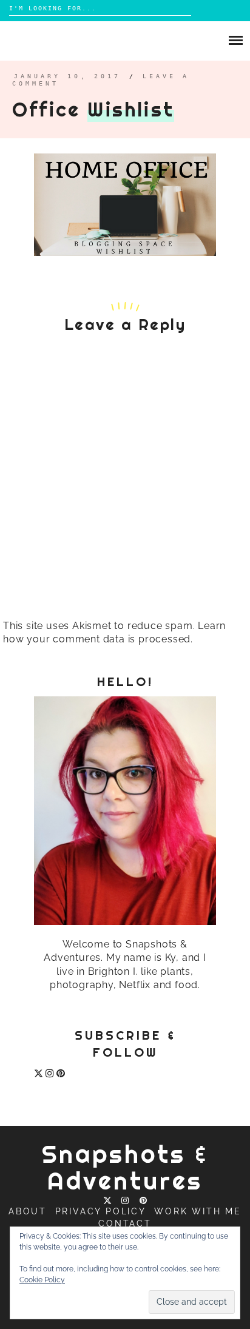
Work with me (198, 1211)
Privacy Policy (100, 1211)
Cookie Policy (42, 1280)
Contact (125, 1223)
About (27, 1211)
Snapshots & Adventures (125, 1167)
